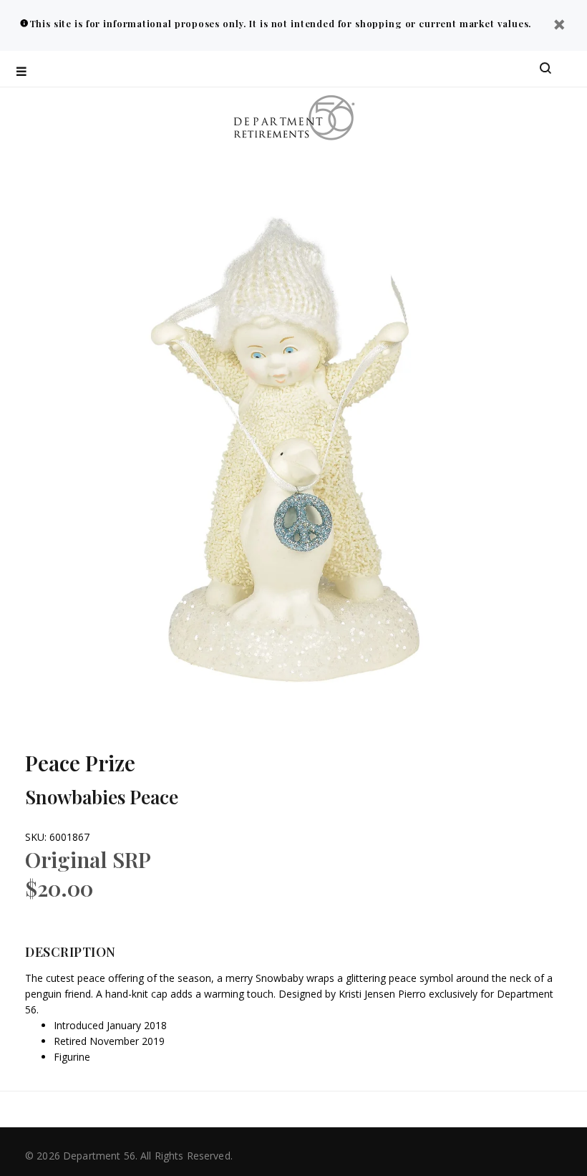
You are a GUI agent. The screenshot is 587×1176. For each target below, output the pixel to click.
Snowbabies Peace (101, 796)
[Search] (545, 68)
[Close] (559, 26)
